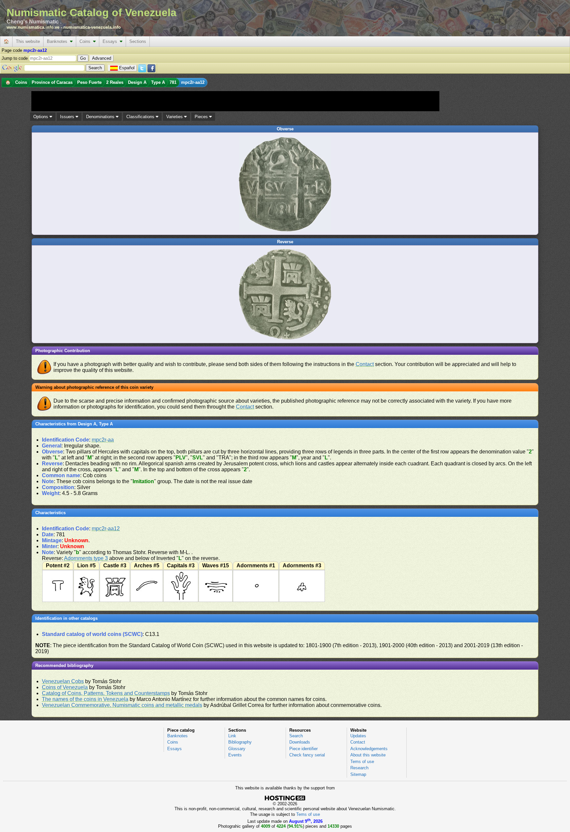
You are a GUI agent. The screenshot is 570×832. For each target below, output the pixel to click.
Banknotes (58, 41)
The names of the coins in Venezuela (85, 699)
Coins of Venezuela (65, 687)
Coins (86, 41)
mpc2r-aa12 (106, 528)
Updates (358, 735)
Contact (365, 364)
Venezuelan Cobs (63, 681)
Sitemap (358, 774)
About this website (368, 754)
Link (232, 735)
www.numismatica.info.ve (33, 27)
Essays (111, 41)
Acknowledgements (369, 748)
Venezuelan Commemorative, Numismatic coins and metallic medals (122, 705)
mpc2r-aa (103, 440)
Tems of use (362, 761)
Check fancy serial (307, 754)
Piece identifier (303, 748)
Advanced (101, 58)
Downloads (299, 742)
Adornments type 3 (86, 558)
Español (127, 67)
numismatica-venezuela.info (92, 27)
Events (235, 754)
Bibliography (240, 742)
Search (296, 735)
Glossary (236, 748)
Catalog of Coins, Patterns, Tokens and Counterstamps (106, 693)
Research (359, 767)
